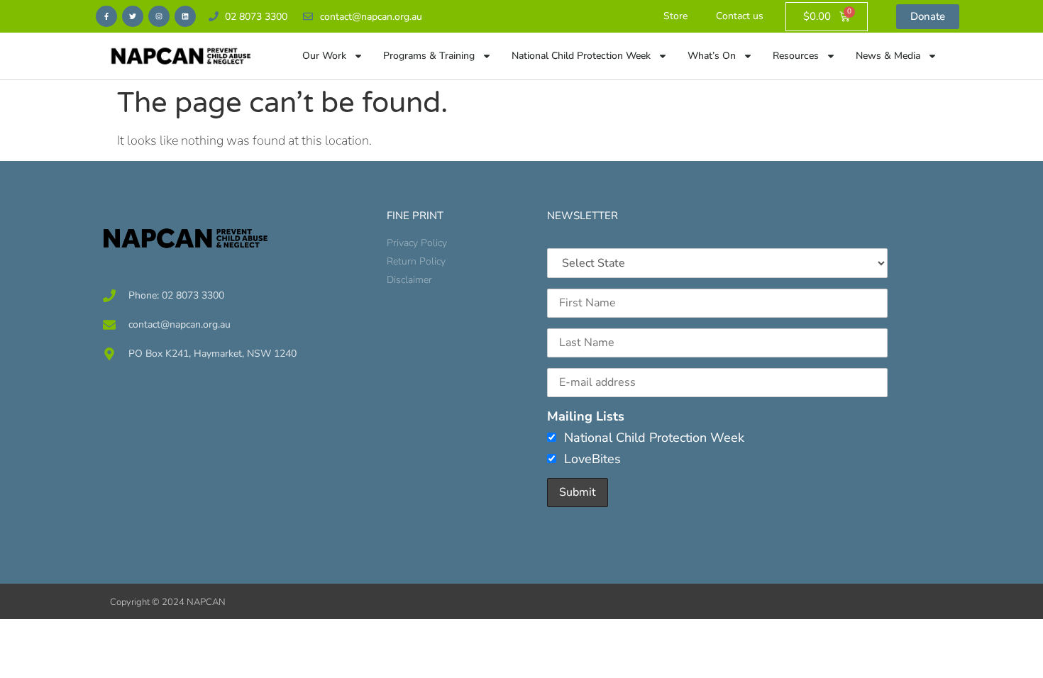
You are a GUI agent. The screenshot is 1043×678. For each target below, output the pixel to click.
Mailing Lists (585, 416)
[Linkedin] (185, 16)
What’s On (712, 55)
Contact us (739, 16)
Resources (796, 55)
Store (675, 16)
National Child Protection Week (581, 55)
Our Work (324, 55)
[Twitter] (132, 16)
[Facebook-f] (106, 16)
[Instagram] (159, 16)
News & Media (888, 55)
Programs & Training (429, 55)
